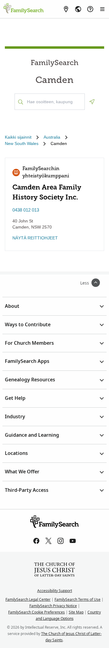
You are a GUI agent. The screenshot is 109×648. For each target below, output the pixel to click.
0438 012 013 (25, 209)
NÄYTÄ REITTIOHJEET (35, 237)
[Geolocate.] (92, 101)
